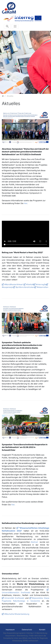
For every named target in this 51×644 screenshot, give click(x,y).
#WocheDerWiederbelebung (16, 614)
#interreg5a (41, 284)
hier (25, 203)
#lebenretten (42, 287)
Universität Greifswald (14, 598)
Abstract (35, 542)
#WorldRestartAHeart (13, 284)
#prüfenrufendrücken (25, 287)
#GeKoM (30, 284)
